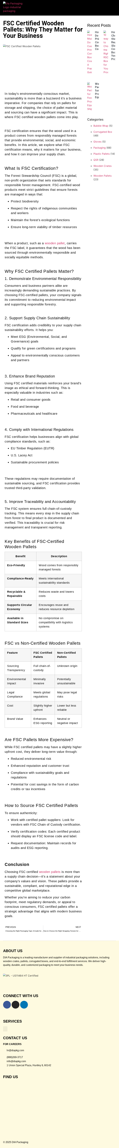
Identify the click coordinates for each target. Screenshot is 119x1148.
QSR (95, 159)
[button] (111, 6)
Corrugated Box (102, 131)
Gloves (97, 141)
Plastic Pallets (101, 153)
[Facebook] (7, 1005)
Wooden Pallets (102, 175)
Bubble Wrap (100, 125)
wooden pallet (55, 243)
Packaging (99, 147)
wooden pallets (50, 872)
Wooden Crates (102, 165)
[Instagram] (15, 1005)
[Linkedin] (24, 1005)
